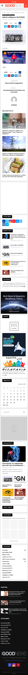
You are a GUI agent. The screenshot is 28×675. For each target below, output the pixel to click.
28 (7, 402)
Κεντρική (4, 566)
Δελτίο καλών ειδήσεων (8, 559)
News (4, 67)
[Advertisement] (14, 198)
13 (4, 397)
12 (24, 394)
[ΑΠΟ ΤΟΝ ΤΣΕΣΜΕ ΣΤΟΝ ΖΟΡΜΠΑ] (6, 272)
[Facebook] (10, 665)
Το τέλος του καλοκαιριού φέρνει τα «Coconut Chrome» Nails (17, 601)
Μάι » (7, 405)
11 (20, 394)
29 (10, 402)
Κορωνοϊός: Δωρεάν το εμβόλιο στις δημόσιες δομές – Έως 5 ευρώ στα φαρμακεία (12, 132)
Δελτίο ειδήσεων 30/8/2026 (16, 245)
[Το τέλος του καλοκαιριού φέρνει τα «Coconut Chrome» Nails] (4, 602)
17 (17, 397)
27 (4, 402)
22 (10, 399)
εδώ (6, 375)
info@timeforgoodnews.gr (16, 660)
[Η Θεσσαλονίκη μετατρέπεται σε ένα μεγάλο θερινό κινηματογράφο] (6, 263)
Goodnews (5, 550)
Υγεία (3, 577)
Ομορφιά (4, 572)
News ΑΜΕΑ (5, 552)
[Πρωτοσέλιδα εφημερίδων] (6, 255)
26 (24, 399)
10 (17, 394)
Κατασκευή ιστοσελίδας (20, 672)
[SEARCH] (24, 412)
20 (4, 399)
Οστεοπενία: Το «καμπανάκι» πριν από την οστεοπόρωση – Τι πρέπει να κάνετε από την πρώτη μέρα (17, 237)
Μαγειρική (5, 570)
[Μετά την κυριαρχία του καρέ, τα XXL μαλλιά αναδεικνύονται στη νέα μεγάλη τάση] (4, 610)
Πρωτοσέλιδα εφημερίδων (14, 83)
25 (20, 399)
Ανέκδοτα (5, 557)
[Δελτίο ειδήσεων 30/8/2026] (6, 246)
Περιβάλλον (5, 575)
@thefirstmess (14, 541)
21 (7, 399)
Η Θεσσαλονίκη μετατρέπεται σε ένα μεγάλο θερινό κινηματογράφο (18, 262)
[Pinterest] (18, 665)
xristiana (5, 19)
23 (14, 399)
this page (23, 286)
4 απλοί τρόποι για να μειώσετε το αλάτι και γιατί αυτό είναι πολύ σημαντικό (14, 175)
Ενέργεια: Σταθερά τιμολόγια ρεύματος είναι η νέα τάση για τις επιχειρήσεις (13, 154)
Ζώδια (4, 563)
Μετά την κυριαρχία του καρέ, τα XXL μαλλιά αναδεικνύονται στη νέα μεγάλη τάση (18, 610)
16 (14, 397)
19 (24, 397)
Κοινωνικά (5, 568)
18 (20, 397)
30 (14, 402)
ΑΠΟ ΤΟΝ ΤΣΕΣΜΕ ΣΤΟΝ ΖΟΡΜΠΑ (17, 271)
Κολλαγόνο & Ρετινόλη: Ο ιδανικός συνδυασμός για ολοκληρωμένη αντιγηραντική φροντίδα (17, 593)
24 (17, 399)
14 (7, 397)
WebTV (4, 554)
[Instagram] (14, 665)
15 (10, 397)
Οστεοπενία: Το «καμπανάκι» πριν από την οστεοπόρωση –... (13, 464)
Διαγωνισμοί (5, 561)
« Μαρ (3, 405)
